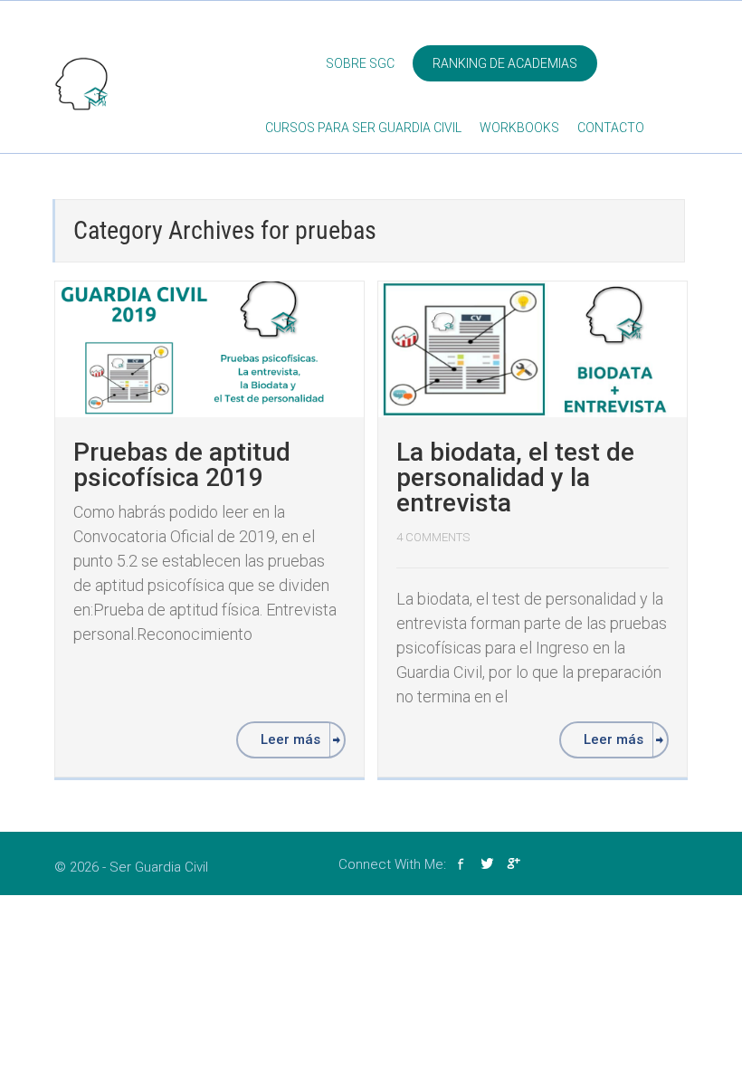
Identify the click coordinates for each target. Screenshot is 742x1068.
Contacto (610, 127)
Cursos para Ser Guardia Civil (363, 127)
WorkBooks (519, 127)
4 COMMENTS (433, 537)
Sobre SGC (360, 63)
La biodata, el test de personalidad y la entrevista (515, 477)
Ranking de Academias (505, 63)
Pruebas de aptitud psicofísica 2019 (181, 464)
